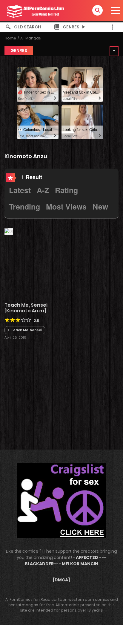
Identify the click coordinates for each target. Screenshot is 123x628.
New (100, 206)
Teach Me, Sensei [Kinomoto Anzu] (25, 308)
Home (10, 38)
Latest (20, 190)
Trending (24, 206)
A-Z (43, 190)
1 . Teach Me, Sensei (25, 330)
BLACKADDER (39, 564)
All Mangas (30, 38)
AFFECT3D (87, 557)
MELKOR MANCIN (80, 564)
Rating (66, 190)
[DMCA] (61, 580)
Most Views (66, 206)
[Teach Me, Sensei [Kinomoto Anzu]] (8, 231)
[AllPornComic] (34, 10)
